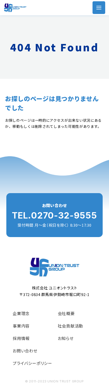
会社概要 (66, 313)
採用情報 (21, 338)
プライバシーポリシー (32, 363)
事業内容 (21, 326)
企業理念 (21, 313)
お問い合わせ (25, 351)
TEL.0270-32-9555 (54, 215)
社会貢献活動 (70, 326)
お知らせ (66, 338)
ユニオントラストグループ (15, 7)
